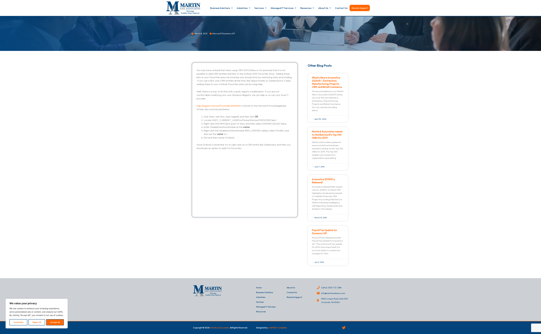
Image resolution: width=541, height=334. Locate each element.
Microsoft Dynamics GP (223, 33)
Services (259, 7)
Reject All (37, 322)
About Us (323, 7)
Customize (18, 322)
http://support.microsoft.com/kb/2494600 (219, 105)
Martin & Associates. (220, 327)
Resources (305, 7)
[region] (37, 313)
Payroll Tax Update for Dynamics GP (324, 232)
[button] (221, 8)
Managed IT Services (282, 7)
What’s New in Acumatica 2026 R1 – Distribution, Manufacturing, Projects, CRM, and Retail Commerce (327, 82)
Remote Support (360, 8)
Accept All (55, 322)
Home (259, 287)
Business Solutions (220, 7)
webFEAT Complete (277, 327)
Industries (242, 7)
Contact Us (341, 7)
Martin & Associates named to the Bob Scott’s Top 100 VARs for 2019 (327, 134)
